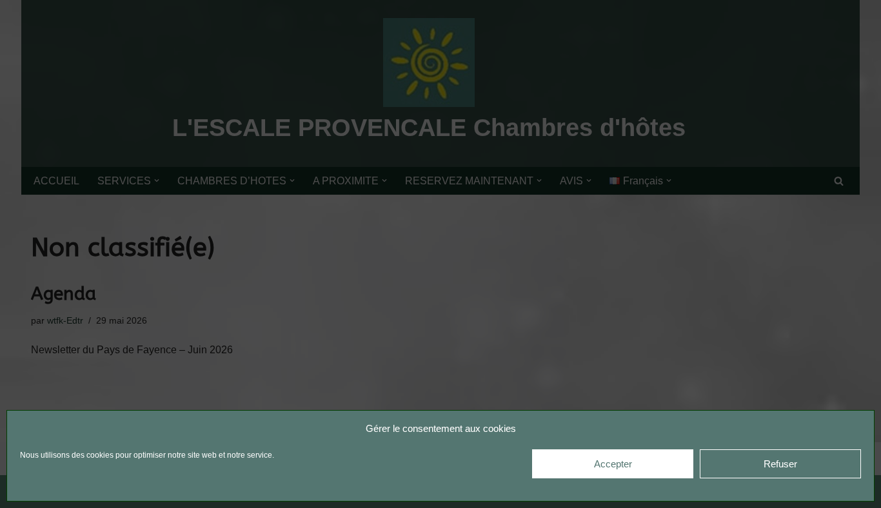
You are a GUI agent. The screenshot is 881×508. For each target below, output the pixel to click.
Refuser (780, 463)
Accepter (613, 463)
